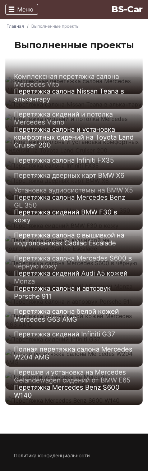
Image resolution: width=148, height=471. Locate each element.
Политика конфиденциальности (52, 455)
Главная (15, 26)
